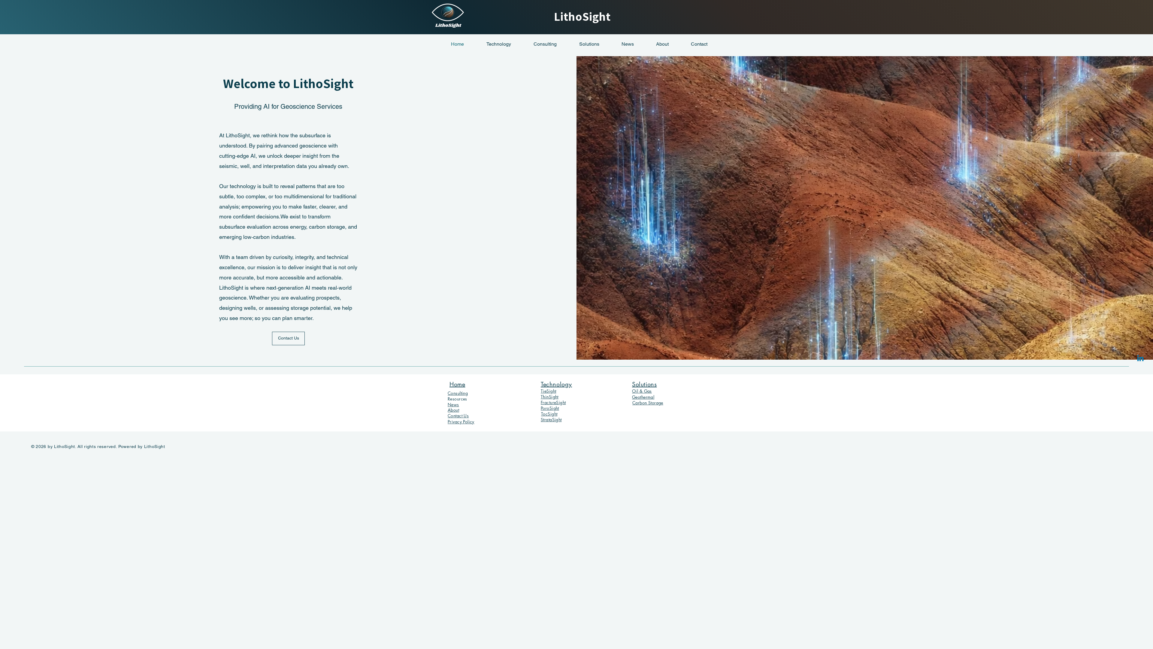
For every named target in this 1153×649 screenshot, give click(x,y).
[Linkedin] (1140, 359)
